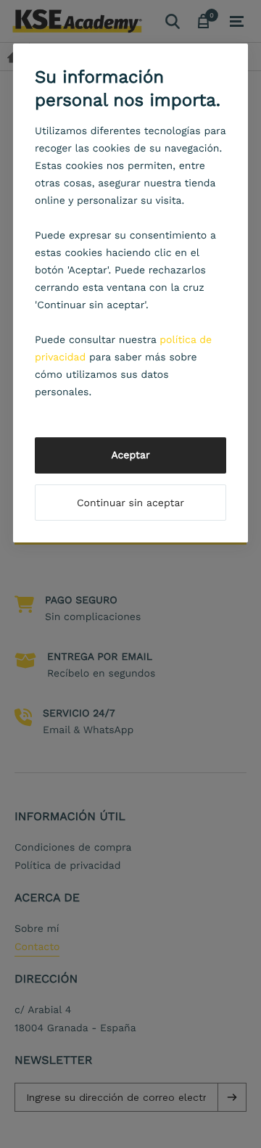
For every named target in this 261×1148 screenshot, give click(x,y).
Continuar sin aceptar (130, 503)
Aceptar (130, 455)
